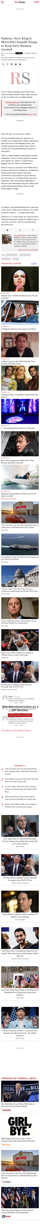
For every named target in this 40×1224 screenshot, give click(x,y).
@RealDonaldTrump (12, 102)
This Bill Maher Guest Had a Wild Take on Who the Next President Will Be (18, 1105)
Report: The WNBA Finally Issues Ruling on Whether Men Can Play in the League (17, 653)
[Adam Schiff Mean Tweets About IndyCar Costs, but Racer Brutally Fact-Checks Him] (20, 608)
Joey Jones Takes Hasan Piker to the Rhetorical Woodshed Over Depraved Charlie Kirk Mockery (20, 992)
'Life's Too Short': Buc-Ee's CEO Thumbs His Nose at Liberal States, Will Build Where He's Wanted (20, 526)
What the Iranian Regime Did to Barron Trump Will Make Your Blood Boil (17, 1211)
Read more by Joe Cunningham (28, 250)
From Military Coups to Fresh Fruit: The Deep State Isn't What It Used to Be (20, 558)
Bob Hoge (4, 530)
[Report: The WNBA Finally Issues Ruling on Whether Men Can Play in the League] (20, 640)
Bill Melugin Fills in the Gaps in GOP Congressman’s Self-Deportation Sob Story (18, 1139)
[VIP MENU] (36, 2)
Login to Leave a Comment (20, 715)
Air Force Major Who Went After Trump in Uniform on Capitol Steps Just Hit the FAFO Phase (19, 590)
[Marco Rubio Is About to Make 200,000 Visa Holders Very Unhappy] (20, 901)
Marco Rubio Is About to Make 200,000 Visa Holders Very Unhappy (20, 915)
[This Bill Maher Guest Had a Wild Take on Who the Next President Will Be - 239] (20, 1091)
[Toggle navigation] (2, 2)
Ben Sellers (4, 562)
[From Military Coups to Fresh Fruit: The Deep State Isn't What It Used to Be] (20, 544)
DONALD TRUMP (11, 255)
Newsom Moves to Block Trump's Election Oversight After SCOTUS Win (16, 685)
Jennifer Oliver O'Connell (9, 689)
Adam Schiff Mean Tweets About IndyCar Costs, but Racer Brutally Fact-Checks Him (18, 622)
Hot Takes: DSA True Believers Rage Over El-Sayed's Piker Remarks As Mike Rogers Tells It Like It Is (20, 953)
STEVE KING (6, 259)
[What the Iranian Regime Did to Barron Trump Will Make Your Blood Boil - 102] (20, 1197)
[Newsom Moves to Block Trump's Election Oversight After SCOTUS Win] (20, 672)
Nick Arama (20, 846)
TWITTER (15, 259)
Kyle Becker (5, 658)
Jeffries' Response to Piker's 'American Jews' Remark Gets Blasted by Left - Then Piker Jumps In (20, 1033)
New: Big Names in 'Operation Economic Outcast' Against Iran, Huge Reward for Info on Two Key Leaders (20, 841)
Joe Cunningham (8, 53)
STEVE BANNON (25, 255)
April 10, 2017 (32, 114)
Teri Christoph (5, 594)
